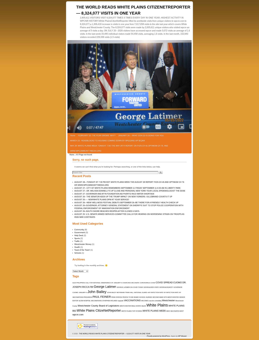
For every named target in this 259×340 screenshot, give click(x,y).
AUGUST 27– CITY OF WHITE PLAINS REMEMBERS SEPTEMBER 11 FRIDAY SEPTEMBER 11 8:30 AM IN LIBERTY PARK (127, 188)
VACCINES (144, 300)
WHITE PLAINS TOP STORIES (131, 311)
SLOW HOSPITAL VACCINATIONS (90, 300)
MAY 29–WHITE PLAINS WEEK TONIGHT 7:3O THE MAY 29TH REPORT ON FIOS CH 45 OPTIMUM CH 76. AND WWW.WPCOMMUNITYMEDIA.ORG (119, 148)
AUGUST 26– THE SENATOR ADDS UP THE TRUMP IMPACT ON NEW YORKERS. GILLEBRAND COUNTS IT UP (123, 197)
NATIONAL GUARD (140, 292)
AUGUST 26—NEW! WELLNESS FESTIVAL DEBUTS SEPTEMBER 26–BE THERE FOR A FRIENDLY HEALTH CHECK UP (126, 202)
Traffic (77, 241)
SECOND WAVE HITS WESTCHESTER (166, 297)
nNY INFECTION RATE (155, 292)
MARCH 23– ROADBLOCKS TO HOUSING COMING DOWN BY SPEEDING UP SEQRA (107, 141)
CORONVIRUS (145, 283)
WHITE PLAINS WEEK (154, 311)
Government (79, 232)
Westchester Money (82, 244)
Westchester (168, 300)
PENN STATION (116, 297)
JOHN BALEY (111, 292)
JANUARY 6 (83, 292)
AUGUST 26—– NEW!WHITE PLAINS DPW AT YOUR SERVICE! (101, 199)
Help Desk (78, 235)
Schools (77, 253)
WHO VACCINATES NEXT (175, 311)
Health (77, 247)
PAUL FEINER (102, 296)
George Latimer (105, 286)
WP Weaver (182, 336)
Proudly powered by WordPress (158, 336)
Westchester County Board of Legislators (98, 305)
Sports (77, 238)
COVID (152, 283)
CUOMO (177, 282)
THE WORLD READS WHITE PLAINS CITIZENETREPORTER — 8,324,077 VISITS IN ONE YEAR (114, 334)
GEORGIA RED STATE (151, 287)
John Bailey (96, 292)
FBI (91, 287)
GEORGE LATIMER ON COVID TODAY (130, 287)
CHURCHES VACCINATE (130, 283)
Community (79, 230)
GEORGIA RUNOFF (166, 287)
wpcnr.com (77, 314)
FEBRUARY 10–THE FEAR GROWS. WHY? (96, 135)
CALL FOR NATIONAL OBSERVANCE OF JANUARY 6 (103, 283)
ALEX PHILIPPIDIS (78, 283)
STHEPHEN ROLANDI (109, 300)
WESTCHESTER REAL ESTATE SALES (133, 306)
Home (72, 135)
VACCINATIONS (132, 300)
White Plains (157, 305)
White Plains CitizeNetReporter (99, 310)
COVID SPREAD (164, 282)
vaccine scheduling (155, 300)
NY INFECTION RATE (171, 292)
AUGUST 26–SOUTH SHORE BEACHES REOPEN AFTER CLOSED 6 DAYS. (107, 211)
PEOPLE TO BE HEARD (130, 297)
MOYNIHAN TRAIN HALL (125, 292)
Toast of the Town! (82, 250)
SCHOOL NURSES (145, 297)
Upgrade (120, 300)
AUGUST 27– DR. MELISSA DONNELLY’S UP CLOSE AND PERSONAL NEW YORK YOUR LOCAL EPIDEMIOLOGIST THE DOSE (129, 191)
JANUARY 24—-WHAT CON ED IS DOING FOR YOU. (141, 135)
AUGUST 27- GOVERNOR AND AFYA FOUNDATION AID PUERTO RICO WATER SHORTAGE (114, 194)
